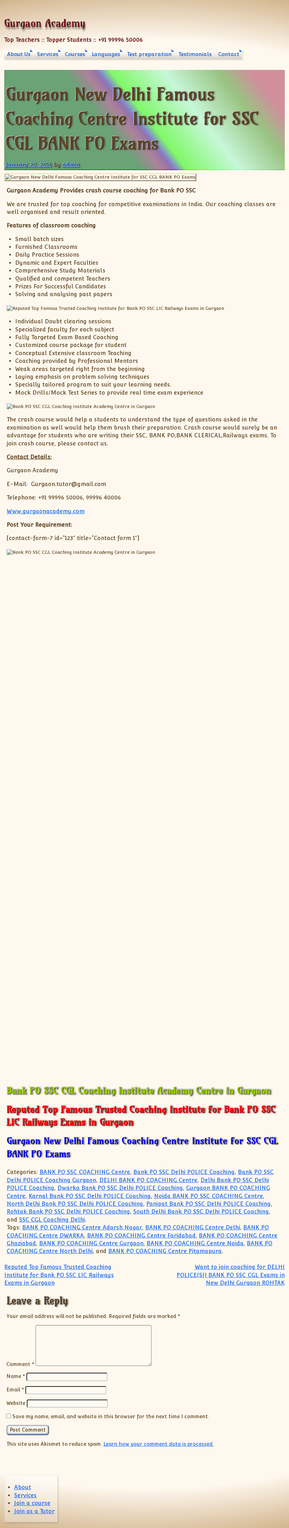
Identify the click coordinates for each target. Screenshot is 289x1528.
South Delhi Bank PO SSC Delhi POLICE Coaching (201, 1211)
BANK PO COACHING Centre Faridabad (141, 1235)
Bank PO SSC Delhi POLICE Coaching (184, 1172)
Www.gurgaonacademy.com (46, 511)
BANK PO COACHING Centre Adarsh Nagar (82, 1227)
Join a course (32, 1503)
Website (15, 1403)
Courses (75, 54)
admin (71, 164)
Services (47, 54)
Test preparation (149, 54)
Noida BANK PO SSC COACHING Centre (208, 1196)
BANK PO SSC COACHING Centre (84, 1172)
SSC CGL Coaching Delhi (52, 1219)
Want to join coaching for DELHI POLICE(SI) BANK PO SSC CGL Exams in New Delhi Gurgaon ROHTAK (231, 1275)
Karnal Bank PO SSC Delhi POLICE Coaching (90, 1196)
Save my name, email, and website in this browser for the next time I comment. (110, 1416)
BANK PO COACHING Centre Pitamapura (165, 1251)
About (22, 1487)
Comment (20, 1364)
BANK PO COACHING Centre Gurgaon (91, 1243)
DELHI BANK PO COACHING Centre (148, 1180)
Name (15, 1376)
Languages (106, 54)
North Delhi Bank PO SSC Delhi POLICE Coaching (75, 1203)
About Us (18, 54)
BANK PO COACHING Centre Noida (195, 1243)
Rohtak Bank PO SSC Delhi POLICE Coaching (68, 1211)
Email (15, 1389)
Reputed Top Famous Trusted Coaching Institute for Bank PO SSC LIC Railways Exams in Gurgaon (59, 1275)
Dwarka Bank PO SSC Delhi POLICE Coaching (120, 1188)
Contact (228, 54)
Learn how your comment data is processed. (158, 1444)
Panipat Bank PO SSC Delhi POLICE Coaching (208, 1203)
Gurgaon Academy (44, 23)
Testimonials (194, 54)
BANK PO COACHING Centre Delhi (192, 1227)
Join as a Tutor (34, 1511)
